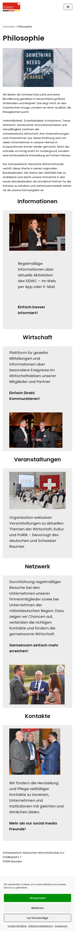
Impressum (61, 926)
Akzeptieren (37, 898)
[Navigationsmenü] (68, 7)
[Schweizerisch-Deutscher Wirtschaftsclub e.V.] (11, 7)
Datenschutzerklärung (40, 926)
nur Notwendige (37, 918)
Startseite (9, 26)
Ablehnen (37, 908)
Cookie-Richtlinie (17, 926)
